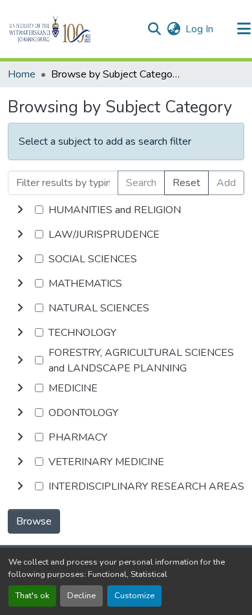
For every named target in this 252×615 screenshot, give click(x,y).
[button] (72, 29)
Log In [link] (199, 29)
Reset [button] (186, 183)
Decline (81, 595)
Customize (134, 595)
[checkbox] (39, 209)
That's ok (32, 595)
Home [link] (22, 74)
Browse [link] (34, 521)
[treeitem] (126, 234)
